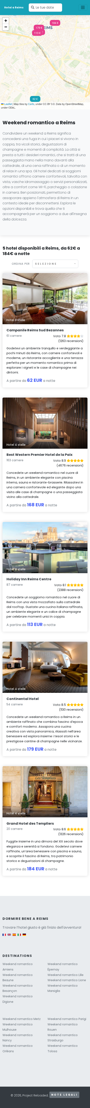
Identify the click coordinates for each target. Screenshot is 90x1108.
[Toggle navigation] (82, 7)
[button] (37, 34)
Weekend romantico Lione (67, 980)
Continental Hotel (22, 698)
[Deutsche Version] (24, 936)
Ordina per (21, 264)
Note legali (64, 1094)
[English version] (9, 936)
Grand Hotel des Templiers (30, 823)
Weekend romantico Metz (22, 1019)
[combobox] (55, 264)
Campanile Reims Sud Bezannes (35, 330)
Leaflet (8, 104)
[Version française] (4, 936)
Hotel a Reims (13, 7)
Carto (31, 104)
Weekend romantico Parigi (67, 1019)
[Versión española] (14, 936)
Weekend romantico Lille (66, 975)
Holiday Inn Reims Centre (28, 579)
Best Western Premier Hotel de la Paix (39, 454)
